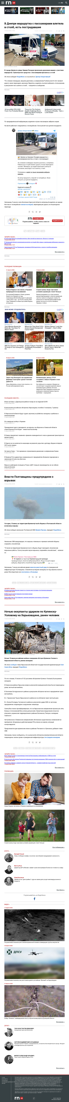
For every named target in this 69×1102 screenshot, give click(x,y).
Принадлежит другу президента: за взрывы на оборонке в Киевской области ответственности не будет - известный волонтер (30, 428)
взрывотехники (51, 582)
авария (43, 231)
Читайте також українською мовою (43, 30)
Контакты (5, 1079)
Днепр (37, 231)
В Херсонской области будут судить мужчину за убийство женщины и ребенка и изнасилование (31, 414)
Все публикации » (59, 847)
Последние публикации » (13, 266)
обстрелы (21, 748)
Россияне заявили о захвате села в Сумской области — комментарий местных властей (30, 763)
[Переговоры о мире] (42, 13)
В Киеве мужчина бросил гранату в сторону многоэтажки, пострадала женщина (28, 590)
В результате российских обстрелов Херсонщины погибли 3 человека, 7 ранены (31, 408)
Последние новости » (11, 398)
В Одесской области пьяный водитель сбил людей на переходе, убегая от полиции (29, 238)
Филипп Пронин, (40, 530)
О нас (3, 1077)
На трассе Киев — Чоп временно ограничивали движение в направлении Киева (31, 451)
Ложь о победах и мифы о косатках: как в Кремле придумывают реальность (37, 856)
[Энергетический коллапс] (11, 13)
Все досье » (60, 1068)
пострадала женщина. (52, 737)
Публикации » (9, 771)
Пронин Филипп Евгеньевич (38, 582)
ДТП (25, 231)
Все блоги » (61, 890)
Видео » (7, 904)
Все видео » (60, 1022)
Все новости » (60, 252)
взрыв (14, 582)
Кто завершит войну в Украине (14, 421)
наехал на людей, (27, 204)
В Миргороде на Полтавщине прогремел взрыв (18, 594)
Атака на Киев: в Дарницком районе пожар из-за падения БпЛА (25, 402)
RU (62, 3)
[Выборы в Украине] (58, 13)
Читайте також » (9, 237)
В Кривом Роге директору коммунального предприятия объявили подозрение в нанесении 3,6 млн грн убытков (31, 458)
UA (59, 3)
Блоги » (7, 851)
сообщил (13, 665)
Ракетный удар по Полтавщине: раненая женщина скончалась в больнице (26, 597)
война (15, 748)
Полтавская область (23, 582)
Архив (3, 1083)
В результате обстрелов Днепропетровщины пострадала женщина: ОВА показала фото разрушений (34, 759)
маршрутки (31, 231)
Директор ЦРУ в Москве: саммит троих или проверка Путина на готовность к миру (38, 867)
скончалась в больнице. (29, 572)
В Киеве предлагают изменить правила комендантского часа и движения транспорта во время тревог (34, 436)
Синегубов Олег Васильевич (33, 748)
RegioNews (21, 77)
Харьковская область (49, 748)
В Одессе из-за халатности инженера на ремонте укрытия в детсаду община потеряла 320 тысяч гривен (33, 444)
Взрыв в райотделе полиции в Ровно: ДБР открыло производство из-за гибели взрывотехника (31, 466)
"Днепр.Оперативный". (43, 77)
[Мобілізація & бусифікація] (27, 13)
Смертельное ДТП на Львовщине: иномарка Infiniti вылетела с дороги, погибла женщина (30, 247)
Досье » (7, 1025)
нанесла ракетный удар (38, 567)
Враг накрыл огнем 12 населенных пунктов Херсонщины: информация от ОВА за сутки (30, 755)
